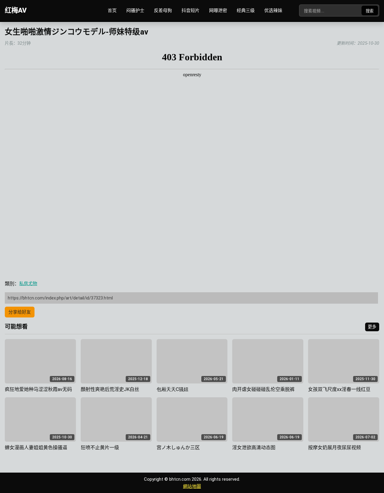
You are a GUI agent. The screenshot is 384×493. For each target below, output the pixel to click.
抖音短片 (191, 10)
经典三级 (246, 10)
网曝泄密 (218, 10)
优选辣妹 (273, 10)
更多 (372, 326)
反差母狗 (163, 10)
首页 (112, 10)
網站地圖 (192, 486)
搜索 (370, 11)
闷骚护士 (135, 10)
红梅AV (16, 10)
